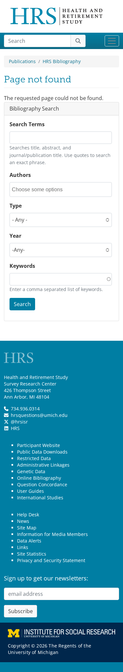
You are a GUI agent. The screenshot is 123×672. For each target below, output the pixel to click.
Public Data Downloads (42, 452)
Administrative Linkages (43, 465)
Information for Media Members (52, 534)
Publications (22, 61)
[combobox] (41, 189)
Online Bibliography (39, 478)
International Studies (40, 497)
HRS (15, 428)
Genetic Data (31, 471)
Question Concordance (42, 484)
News (23, 521)
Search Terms (27, 124)
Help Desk (28, 514)
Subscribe (20, 611)
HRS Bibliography (62, 61)
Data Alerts (29, 541)
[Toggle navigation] (112, 40)
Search (22, 304)
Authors (20, 175)
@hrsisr (19, 422)
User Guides (30, 491)
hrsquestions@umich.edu (39, 415)
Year (15, 235)
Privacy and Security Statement (51, 560)
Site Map (26, 528)
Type (16, 205)
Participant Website (38, 445)
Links (22, 547)
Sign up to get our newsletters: (46, 578)
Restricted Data (34, 458)
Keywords (22, 265)
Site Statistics (31, 554)
